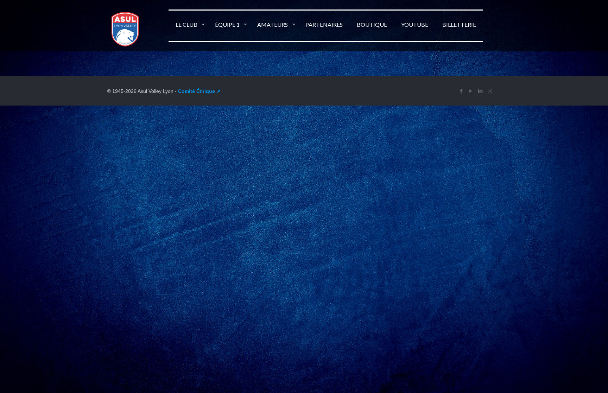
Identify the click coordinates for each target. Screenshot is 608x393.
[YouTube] (471, 91)
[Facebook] (461, 91)
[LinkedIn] (480, 91)
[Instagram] (490, 91)
